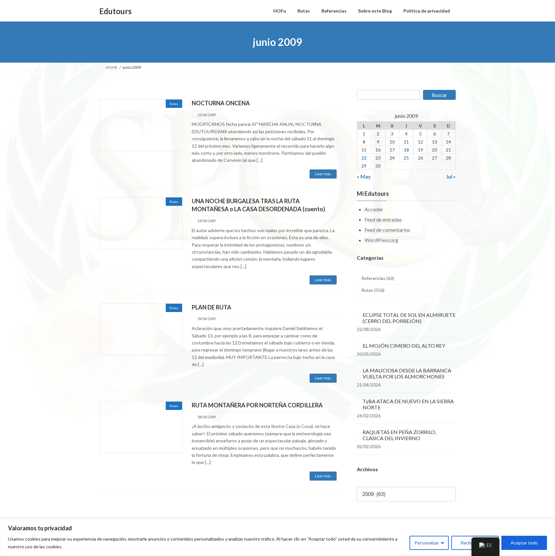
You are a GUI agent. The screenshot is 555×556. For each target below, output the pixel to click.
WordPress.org (381, 240)
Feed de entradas (383, 219)
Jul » (451, 176)
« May (364, 176)
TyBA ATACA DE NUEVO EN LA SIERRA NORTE (408, 404)
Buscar (439, 95)
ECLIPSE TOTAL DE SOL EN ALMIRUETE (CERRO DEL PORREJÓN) (409, 318)
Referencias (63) (377, 278)
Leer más (323, 173)
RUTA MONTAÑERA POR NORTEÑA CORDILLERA (257, 405)
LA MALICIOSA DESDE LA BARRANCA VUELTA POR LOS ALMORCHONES (407, 373)
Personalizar (427, 542)
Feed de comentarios (387, 230)
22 (364, 158)
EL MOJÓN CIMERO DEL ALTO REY (404, 346)
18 (406, 149)
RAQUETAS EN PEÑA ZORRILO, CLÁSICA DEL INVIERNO (399, 435)
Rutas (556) (372, 290)
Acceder (374, 209)
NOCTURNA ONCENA (221, 103)
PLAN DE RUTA (211, 307)
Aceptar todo (524, 542)
